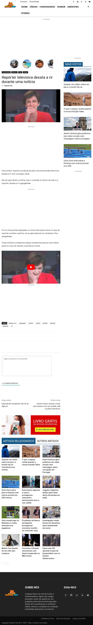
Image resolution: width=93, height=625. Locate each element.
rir (12, 326)
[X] (85, 1)
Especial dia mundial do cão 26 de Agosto (15, 405)
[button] (88, 7)
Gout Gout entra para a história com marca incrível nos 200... (76, 163)
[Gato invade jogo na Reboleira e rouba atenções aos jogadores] (10, 512)
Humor (61, 6)
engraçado (22, 323)
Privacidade (34, 1)
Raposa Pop (8, 86)
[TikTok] (81, 1)
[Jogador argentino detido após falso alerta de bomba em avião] (51, 482)
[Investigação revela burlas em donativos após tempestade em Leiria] (51, 512)
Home (24, 6)
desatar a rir (12, 323)
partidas (52, 323)
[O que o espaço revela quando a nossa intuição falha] (31, 451)
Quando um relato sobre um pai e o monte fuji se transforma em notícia (9, 464)
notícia (38, 323)
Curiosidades (47, 6)
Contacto (23, 1)
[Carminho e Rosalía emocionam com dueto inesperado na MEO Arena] (31, 540)
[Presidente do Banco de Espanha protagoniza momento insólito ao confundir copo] (31, 512)
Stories (25, 13)
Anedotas (73, 6)
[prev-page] (3, 563)
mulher (30, 323)
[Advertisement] (46, 37)
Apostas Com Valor (79, 618)
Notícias (14, 72)
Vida (20, 72)
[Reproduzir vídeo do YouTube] (31, 267)
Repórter (5, 326)
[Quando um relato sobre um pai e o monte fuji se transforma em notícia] (10, 451)
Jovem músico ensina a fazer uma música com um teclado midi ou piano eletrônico (46, 406)
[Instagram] (77, 1)
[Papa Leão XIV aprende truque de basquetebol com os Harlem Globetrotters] (51, 540)
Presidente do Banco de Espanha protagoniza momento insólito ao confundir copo (31, 525)
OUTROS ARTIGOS (48, 441)
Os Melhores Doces (47, 618)
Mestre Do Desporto (63, 618)
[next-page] (7, 563)
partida (45, 323)
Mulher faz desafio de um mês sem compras (10, 550)
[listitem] (14, 64)
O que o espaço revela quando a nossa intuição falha (31, 462)
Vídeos (33, 6)
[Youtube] (89, 1)
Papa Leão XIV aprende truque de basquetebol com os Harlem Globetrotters (51, 553)
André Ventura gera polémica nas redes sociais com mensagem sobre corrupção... (77, 136)
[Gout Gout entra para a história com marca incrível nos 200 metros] (10, 482)
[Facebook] (73, 1)
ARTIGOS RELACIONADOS (18, 441)
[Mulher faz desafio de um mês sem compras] (10, 540)
